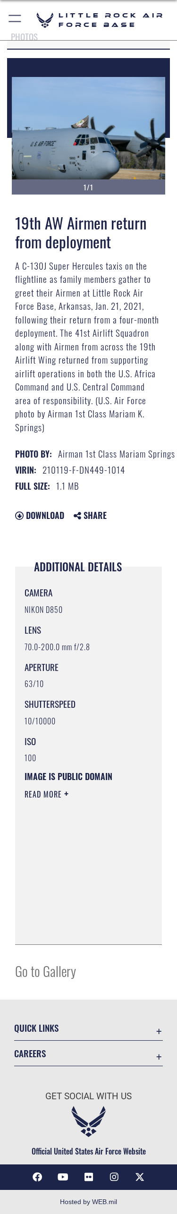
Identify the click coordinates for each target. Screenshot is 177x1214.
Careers (30, 1053)
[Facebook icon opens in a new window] (37, 1177)
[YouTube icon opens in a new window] (63, 1177)
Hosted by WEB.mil (88, 1202)
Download (44, 515)
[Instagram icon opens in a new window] (114, 1177)
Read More (44, 794)
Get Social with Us (88, 1096)
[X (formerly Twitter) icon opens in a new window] (140, 1177)
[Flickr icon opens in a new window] (89, 1177)
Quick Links (36, 1028)
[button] (15, 20)
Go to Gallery (45, 970)
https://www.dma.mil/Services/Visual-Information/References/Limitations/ (82, 927)
